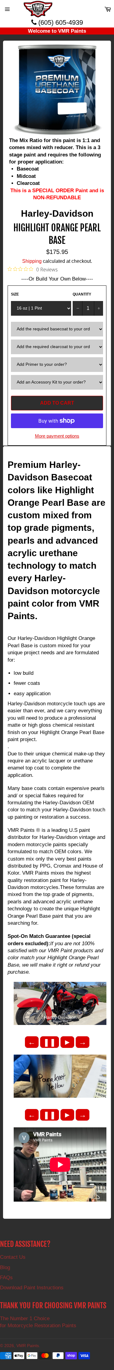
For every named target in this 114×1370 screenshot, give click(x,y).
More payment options (57, 436)
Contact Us (13, 1257)
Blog (5, 1267)
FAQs (6, 1277)
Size (15, 294)
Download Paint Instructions (32, 1288)
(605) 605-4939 (59, 22)
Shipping (32, 261)
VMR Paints (27, 1345)
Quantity (82, 294)
